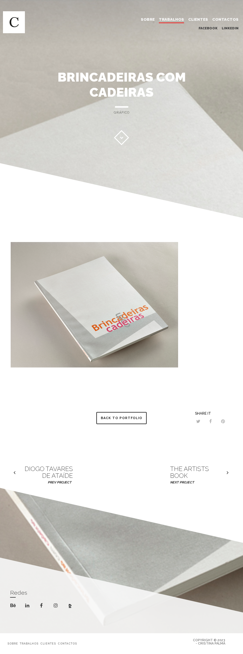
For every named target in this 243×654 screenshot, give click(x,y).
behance (16, 606)
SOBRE (148, 19)
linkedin (31, 607)
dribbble (73, 607)
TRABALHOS (171, 19)
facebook (45, 606)
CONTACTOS (225, 19)
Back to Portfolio (121, 418)
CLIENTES (198, 19)
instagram (59, 606)
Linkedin (230, 28)
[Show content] (121, 137)
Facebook (208, 28)
